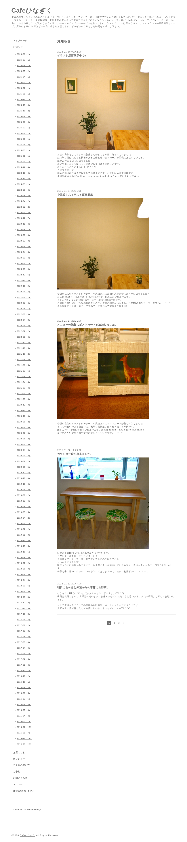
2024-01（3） (24, 212)
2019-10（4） (24, 484)
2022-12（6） (24, 275)
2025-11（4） (24, 105)
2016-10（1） (24, 682)
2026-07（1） (24, 60)
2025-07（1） (24, 128)
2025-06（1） (24, 133)
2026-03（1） (24, 82)
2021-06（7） (24, 376)
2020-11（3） (24, 410)
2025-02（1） (24, 156)
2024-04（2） (24, 201)
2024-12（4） (24, 167)
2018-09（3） (24, 557)
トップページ (20, 40)
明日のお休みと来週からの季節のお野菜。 (83, 587)
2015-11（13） (24, 744)
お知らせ (18, 47)
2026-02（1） (24, 88)
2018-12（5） (24, 540)
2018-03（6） (24, 586)
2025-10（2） (24, 111)
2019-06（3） (24, 506)
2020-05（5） (24, 444)
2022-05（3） (24, 314)
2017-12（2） (24, 603)
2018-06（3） (24, 569)
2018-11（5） (24, 546)
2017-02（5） (24, 659)
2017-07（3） (24, 631)
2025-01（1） (24, 162)
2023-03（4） (24, 258)
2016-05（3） (24, 710)
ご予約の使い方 (21, 765)
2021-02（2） (24, 393)
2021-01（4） (24, 399)
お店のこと (19, 752)
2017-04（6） (24, 648)
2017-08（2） (24, 625)
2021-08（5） (24, 365)
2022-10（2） (24, 286)
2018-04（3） (24, 580)
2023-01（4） (24, 269)
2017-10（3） (24, 614)
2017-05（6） (24, 642)
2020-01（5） (24, 467)
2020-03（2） (24, 456)
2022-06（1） (24, 309)
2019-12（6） (24, 473)
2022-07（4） (24, 303)
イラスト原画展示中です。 (73, 55)
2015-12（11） (24, 738)
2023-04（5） (24, 252)
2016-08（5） (24, 693)
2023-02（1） (24, 263)
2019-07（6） (24, 501)
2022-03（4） (24, 326)
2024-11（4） (24, 173)
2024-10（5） (24, 178)
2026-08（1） (24, 54)
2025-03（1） (24, 150)
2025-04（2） (24, 145)
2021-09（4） (24, 359)
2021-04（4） (24, 382)
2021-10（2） (24, 354)
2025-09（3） (24, 116)
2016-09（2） (24, 687)
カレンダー (19, 759)
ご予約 (16, 771)
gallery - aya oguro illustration (95, 176)
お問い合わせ (20, 778)
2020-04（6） (24, 450)
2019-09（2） (24, 489)
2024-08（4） (24, 190)
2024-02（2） (24, 207)
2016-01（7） (24, 733)
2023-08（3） (24, 235)
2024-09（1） (24, 184)
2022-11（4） (24, 280)
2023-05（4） (24, 246)
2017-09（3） (24, 620)
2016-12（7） (24, 670)
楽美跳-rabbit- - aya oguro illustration (78, 297)
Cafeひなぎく (32, 10)
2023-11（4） (24, 224)
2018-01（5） (24, 597)
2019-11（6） (24, 478)
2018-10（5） (24, 552)
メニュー (18, 784)
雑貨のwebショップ (24, 790)
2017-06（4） (24, 637)
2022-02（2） (24, 331)
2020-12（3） (24, 405)
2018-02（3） (24, 591)
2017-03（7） (24, 653)
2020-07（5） (24, 433)
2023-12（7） (24, 218)
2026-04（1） (24, 77)
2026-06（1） (24, 65)
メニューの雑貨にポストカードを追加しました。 (87, 324)
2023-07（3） (24, 241)
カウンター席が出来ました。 (75, 453)
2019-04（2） (24, 518)
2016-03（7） (24, 721)
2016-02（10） (24, 727)
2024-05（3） (24, 195)
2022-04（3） (24, 320)
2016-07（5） (24, 699)
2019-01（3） (24, 535)
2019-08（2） (24, 495)
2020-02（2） (24, 461)
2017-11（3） (24, 608)
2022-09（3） (24, 292)
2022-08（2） (24, 297)
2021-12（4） (24, 342)
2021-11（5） (24, 348)
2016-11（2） (24, 676)
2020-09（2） (24, 422)
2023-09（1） (24, 229)
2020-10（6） (24, 416)
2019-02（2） (24, 529)
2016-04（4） (24, 716)
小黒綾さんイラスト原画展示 (75, 194)
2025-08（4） (24, 122)
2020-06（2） (24, 439)
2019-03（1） (24, 523)
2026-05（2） (24, 71)
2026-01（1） (24, 94)
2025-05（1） (24, 139)
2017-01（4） (24, 665)
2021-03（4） (24, 388)
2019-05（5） (24, 512)
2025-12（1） (24, 99)
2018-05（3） (24, 574)
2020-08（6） (24, 427)
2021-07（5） (24, 371)
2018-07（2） (24, 563)
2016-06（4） (24, 704)
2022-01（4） (24, 337)
